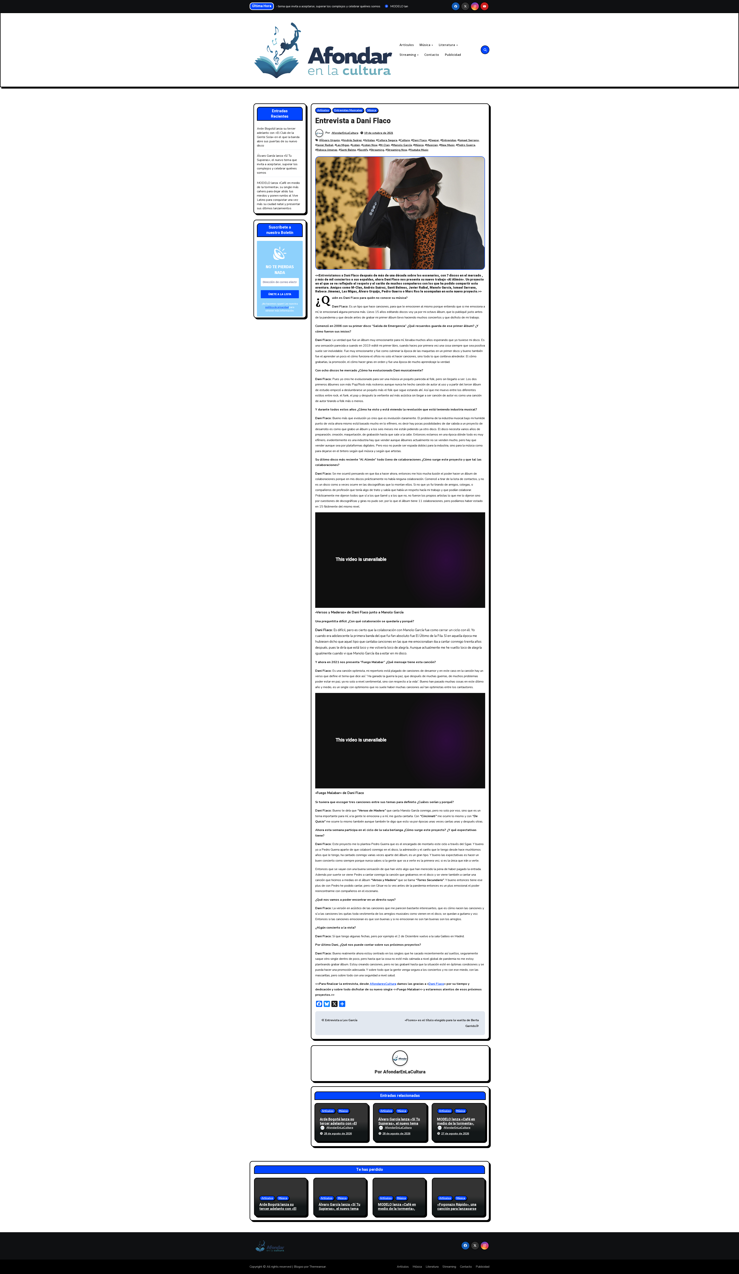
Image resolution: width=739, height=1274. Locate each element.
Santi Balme (348, 150)
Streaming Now (397, 150)
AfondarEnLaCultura (345, 133)
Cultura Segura (387, 140)
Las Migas (342, 145)
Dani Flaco (420, 140)
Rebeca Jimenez (327, 150)
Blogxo (298, 1267)
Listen (356, 145)
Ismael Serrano (469, 140)
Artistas (370, 140)
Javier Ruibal (325, 145)
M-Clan (385, 145)
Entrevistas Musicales (348, 110)
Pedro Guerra (466, 145)
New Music (448, 145)
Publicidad (453, 55)
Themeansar (317, 1267)
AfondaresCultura (383, 984)
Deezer (434, 140)
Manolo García (402, 145)
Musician (432, 145)
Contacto (431, 55)
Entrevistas (449, 140)
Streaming (408, 55)
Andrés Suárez (352, 140)
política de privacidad (277, 307)
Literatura (447, 45)
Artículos (407, 45)
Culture (405, 140)
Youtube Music (419, 150)
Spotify (363, 150)
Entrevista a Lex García (340, 1020)
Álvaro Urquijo (330, 140)
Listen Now (370, 145)
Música (425, 45)
